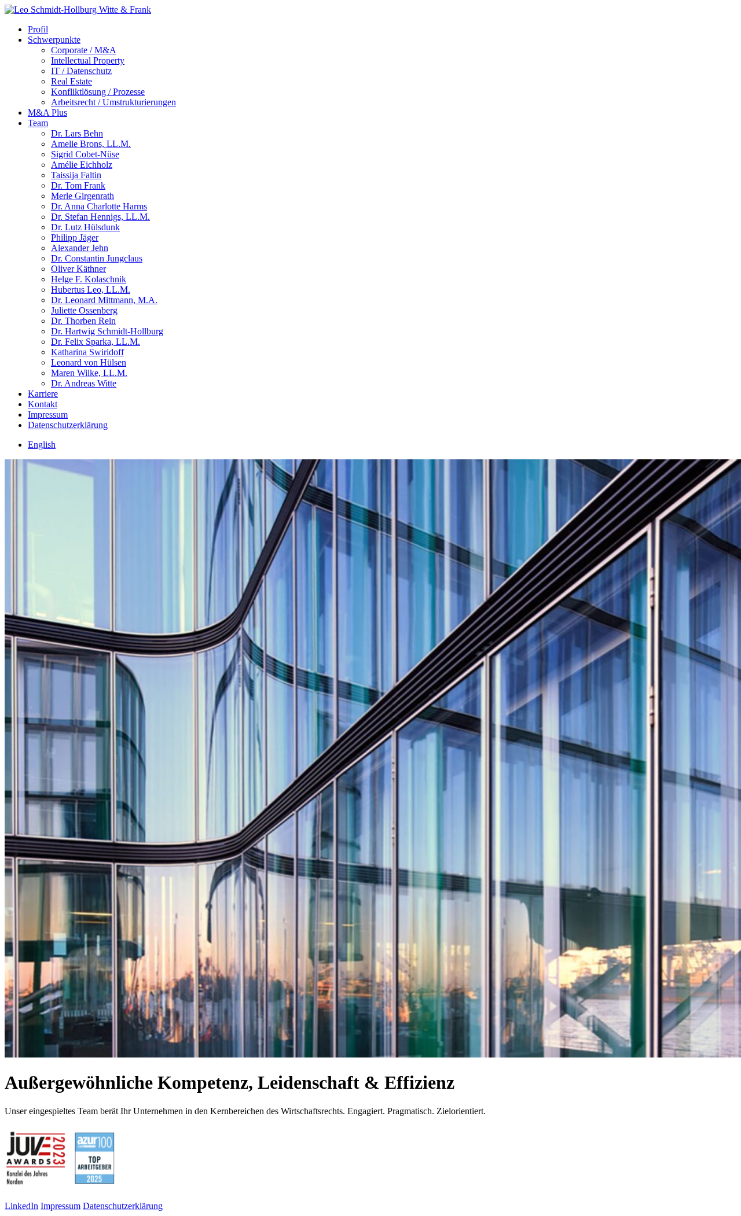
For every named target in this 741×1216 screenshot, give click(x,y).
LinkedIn (21, 1206)
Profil (38, 29)
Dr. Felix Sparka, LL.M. (95, 342)
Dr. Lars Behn (77, 133)
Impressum (48, 414)
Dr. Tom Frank (78, 185)
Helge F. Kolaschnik (88, 279)
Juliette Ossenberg (84, 310)
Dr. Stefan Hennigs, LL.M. (100, 217)
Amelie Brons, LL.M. (91, 144)
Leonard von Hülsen (88, 362)
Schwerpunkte (54, 40)
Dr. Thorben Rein (83, 321)
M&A (47, 112)
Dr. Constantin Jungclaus (96, 258)
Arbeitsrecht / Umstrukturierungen (113, 102)
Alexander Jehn (79, 248)
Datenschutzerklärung (68, 425)
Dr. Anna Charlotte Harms (99, 206)
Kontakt (42, 404)
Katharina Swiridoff (87, 352)
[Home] (78, 9)
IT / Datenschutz (81, 71)
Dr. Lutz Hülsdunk (85, 227)
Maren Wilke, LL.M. (89, 373)
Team (38, 123)
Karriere (43, 394)
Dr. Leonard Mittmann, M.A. (104, 300)
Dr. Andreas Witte (83, 383)
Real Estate (71, 81)
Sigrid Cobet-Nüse (85, 154)
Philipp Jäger (74, 237)
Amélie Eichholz (81, 164)
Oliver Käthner (78, 269)
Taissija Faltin (76, 175)
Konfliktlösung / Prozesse (98, 92)
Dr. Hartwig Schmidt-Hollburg (107, 331)
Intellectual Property (87, 60)
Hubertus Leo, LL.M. (90, 289)
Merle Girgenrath (82, 196)
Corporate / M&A (83, 50)
